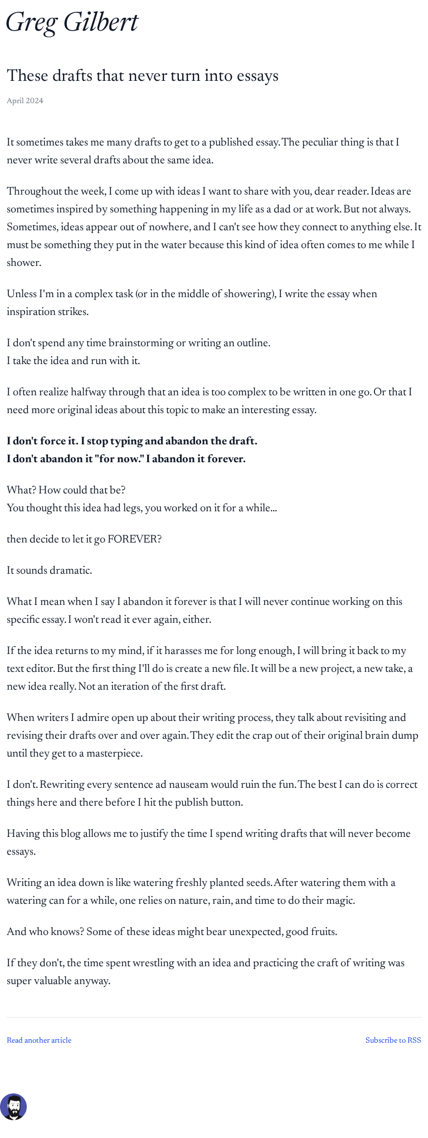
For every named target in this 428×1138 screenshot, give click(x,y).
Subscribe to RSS (393, 1041)
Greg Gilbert (71, 24)
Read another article (39, 1041)
